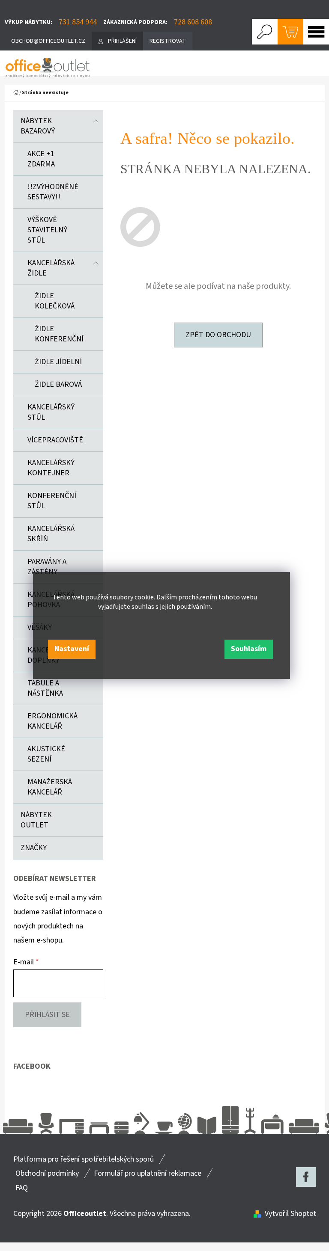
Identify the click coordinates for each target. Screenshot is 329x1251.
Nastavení (71, 648)
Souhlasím (248, 648)
